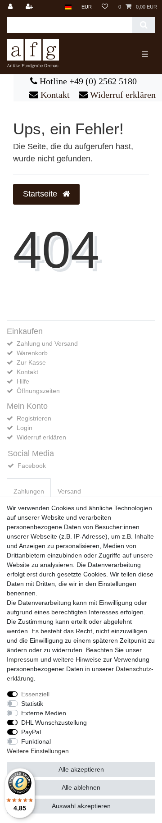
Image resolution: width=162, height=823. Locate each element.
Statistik (32, 703)
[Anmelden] (11, 7)
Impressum (23, 659)
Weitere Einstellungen (38, 750)
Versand (69, 491)
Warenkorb (32, 353)
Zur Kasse (31, 362)
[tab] (29, 491)
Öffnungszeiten (38, 390)
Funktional (36, 741)
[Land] (68, 7)
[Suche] (143, 25)
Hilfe (23, 381)
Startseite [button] (41, 193)
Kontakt (54, 94)
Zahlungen (29, 491)
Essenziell (35, 694)
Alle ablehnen (81, 787)
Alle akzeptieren (81, 769)
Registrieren (34, 418)
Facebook (32, 465)
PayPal (31, 732)
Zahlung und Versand (47, 343)
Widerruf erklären (122, 94)
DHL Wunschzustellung (54, 722)
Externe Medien (43, 713)
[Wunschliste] (105, 7)
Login (24, 427)
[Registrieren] (30, 7)
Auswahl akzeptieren (81, 805)
